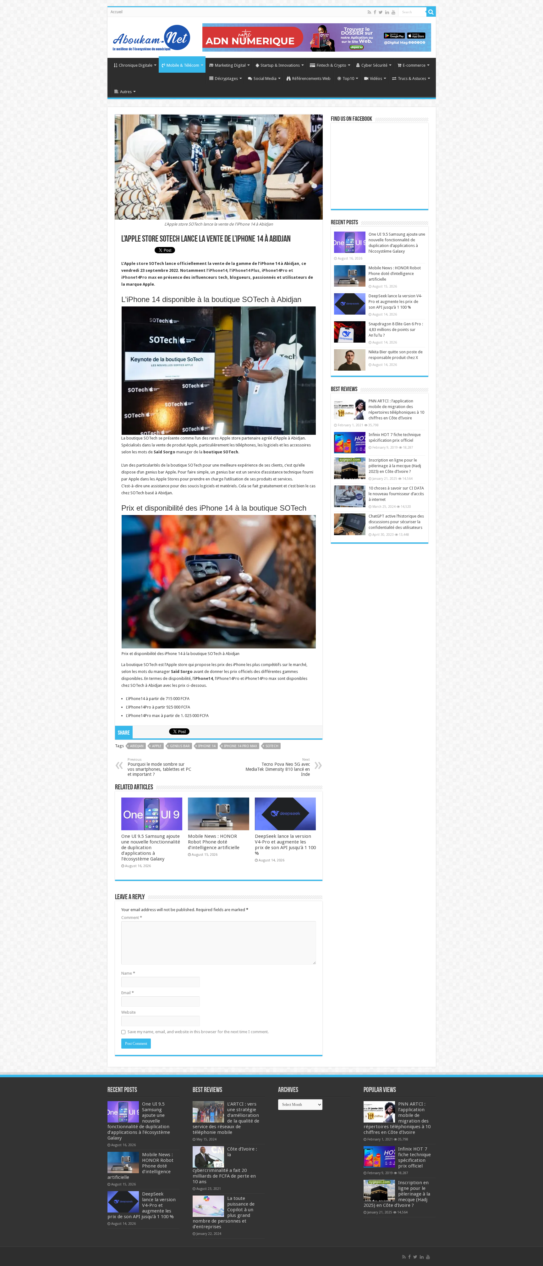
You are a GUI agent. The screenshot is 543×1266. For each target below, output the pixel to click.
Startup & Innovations (280, 65)
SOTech (272, 746)
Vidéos (376, 78)
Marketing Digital (230, 65)
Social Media (265, 78)
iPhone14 (203, 678)
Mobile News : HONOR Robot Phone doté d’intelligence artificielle (213, 841)
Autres (126, 91)
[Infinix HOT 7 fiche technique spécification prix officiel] (349, 442)
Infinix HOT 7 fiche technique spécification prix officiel (414, 1157)
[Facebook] (375, 12)
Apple (157, 746)
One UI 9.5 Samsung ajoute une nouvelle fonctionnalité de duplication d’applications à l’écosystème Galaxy (150, 847)
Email (127, 992)
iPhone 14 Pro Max (240, 746)
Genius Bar (180, 746)
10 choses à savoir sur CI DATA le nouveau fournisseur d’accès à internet (396, 494)
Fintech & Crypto (331, 65)
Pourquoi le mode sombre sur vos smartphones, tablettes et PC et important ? (159, 767)
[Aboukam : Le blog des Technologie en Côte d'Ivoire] (151, 36)
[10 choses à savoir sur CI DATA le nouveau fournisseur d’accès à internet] (349, 496)
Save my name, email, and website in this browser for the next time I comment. (198, 1031)
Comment (131, 917)
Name (128, 973)
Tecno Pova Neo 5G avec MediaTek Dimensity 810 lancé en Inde (277, 767)
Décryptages (226, 78)
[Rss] (369, 12)
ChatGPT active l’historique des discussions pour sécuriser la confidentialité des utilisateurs (396, 522)
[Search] (431, 12)
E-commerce (414, 65)
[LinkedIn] (387, 12)
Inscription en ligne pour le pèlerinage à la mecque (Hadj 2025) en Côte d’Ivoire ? (395, 466)
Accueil (117, 12)
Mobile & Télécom (183, 65)
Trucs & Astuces (412, 78)
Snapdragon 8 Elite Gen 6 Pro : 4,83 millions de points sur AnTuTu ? (396, 330)
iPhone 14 (207, 746)
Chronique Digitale (135, 65)
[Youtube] (393, 12)
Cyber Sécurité (374, 65)
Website (128, 1012)
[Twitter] (380, 12)
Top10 (348, 78)
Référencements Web (311, 78)
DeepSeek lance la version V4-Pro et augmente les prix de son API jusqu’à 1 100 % (285, 844)
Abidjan (137, 746)
